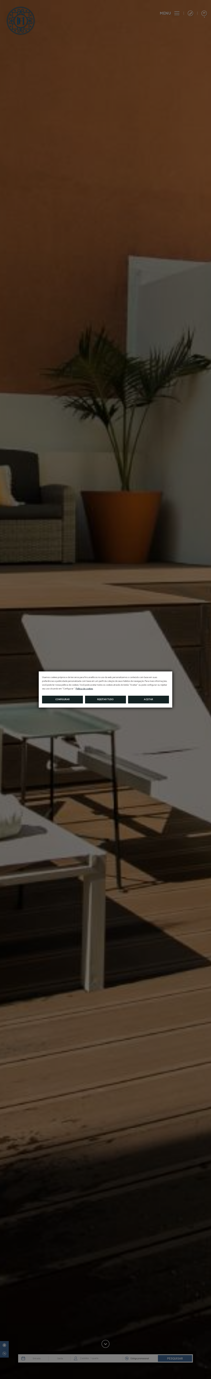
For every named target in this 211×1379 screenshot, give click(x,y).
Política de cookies (84, 689)
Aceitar (148, 699)
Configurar (62, 699)
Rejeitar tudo (105, 699)
